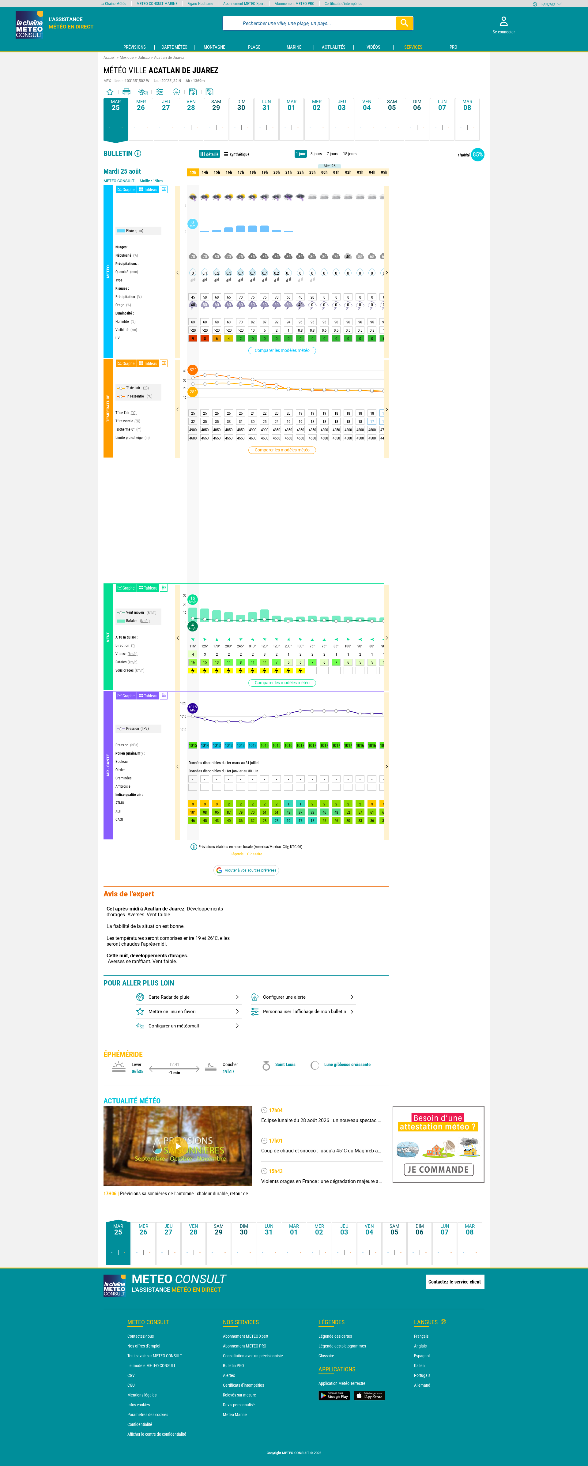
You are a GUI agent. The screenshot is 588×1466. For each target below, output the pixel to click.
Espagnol (422, 1355)
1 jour (301, 153)
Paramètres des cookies (147, 1414)
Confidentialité (139, 1424)
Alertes (229, 1375)
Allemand (422, 1385)
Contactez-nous (140, 1336)
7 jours (332, 153)
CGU (131, 1385)
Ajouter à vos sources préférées (250, 870)
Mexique (127, 57)
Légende (237, 854)
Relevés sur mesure (239, 1395)
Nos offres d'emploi (143, 1346)
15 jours (349, 153)
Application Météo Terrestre (341, 1383)
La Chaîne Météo (113, 3)
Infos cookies (138, 1404)
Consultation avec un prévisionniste (253, 1355)
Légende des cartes (335, 1336)
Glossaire (254, 854)
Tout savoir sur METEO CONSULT (154, 1355)
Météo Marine (235, 1414)
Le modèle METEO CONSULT (151, 1365)
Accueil (109, 57)
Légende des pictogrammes (342, 1346)
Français (421, 1336)
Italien (419, 1365)
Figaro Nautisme (200, 3)
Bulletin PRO (233, 1365)
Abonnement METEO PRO (244, 1346)
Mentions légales (141, 1395)
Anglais (420, 1346)
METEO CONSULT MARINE (157, 3)
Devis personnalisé (239, 1404)
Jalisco (144, 57)
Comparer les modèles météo (282, 350)
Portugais (422, 1375)
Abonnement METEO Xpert (245, 1336)
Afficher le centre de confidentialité (156, 1434)
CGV (131, 1375)
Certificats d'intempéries (243, 1385)
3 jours (316, 153)
